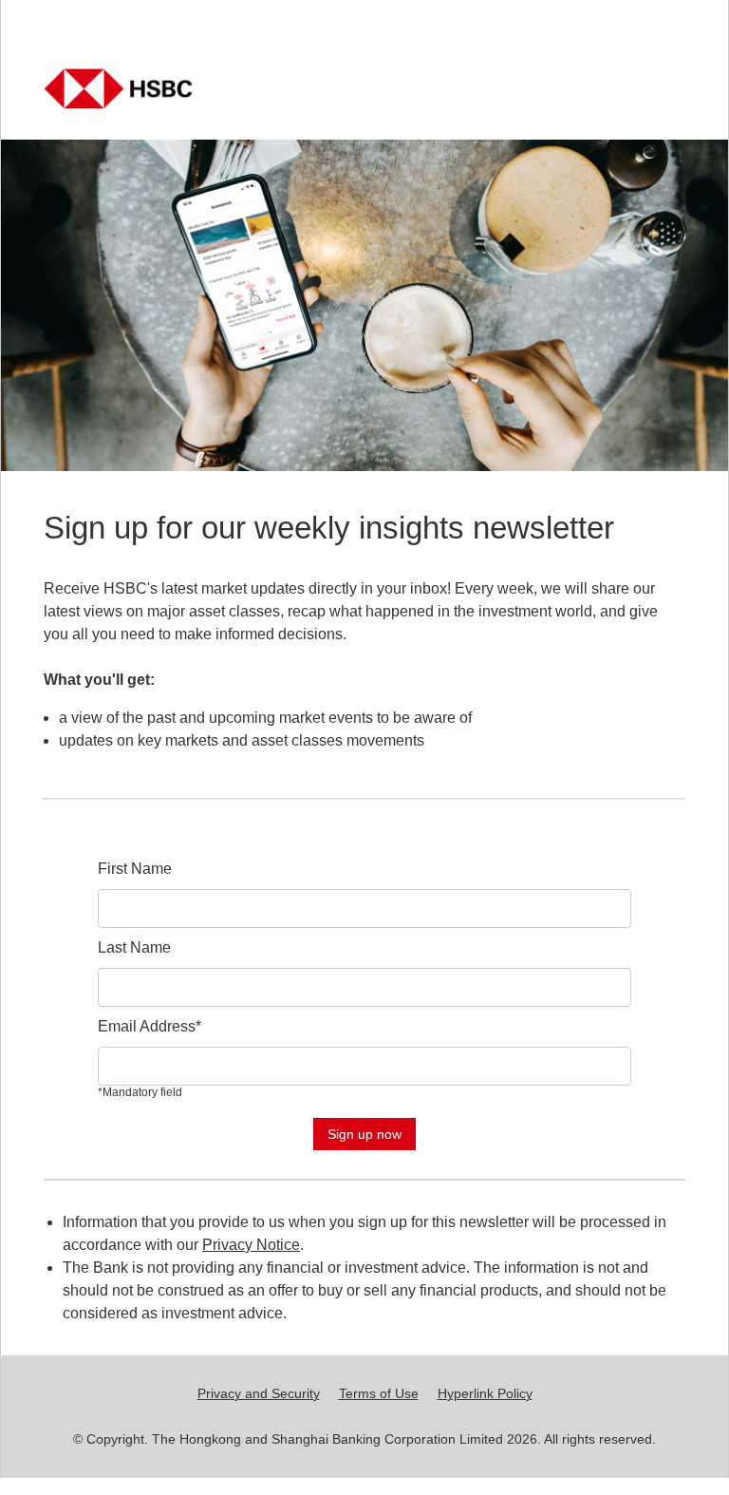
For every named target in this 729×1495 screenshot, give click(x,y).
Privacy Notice (251, 1245)
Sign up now (364, 1134)
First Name (135, 869)
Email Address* (149, 1026)
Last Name (134, 947)
